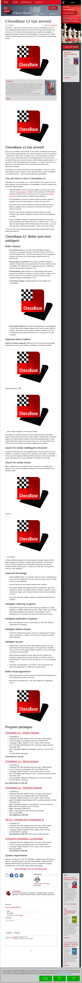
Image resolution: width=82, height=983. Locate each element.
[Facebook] (11, 875)
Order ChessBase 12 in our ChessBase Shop (31, 869)
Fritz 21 (9, 81)
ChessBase (16, 891)
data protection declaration (65, 973)
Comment (8, 918)
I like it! (46, 25)
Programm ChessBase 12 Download (24, 838)
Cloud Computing (21, 192)
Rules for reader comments (13, 907)
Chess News (22, 13)
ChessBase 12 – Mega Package (21, 761)
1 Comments (53, 25)
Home (15, 2)
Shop (6, 2)
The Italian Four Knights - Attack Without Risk (71, 944)
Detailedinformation (46, 978)
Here (63, 972)
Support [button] (39, 2)
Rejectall (59, 978)
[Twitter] (16, 875)
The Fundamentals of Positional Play (70, 912)
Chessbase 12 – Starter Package (22, 732)
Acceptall (73, 978)
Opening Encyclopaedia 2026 (70, 54)
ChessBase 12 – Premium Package (23, 787)
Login (73, 2)
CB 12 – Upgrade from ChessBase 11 (24, 819)
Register (20, 915)
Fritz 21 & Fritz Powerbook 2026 (71, 879)
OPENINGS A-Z (26, 2)
